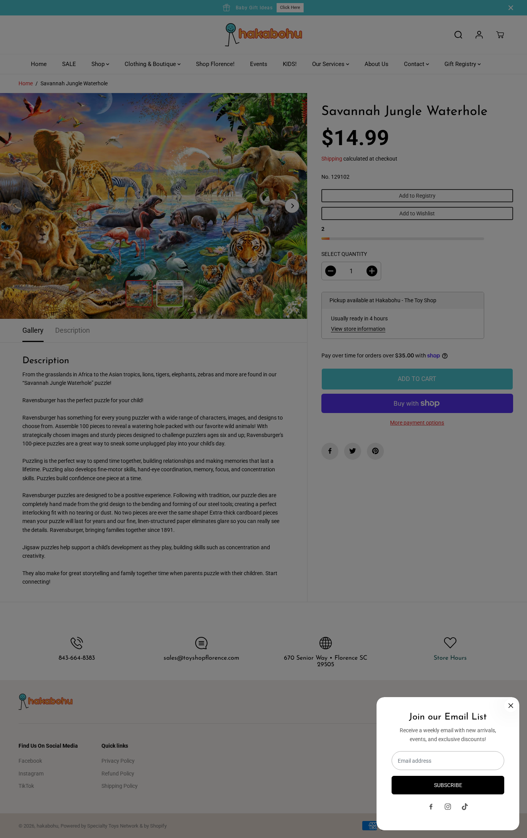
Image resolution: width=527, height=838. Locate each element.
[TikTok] (464, 806)
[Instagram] (447, 806)
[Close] (510, 705)
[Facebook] (430, 806)
